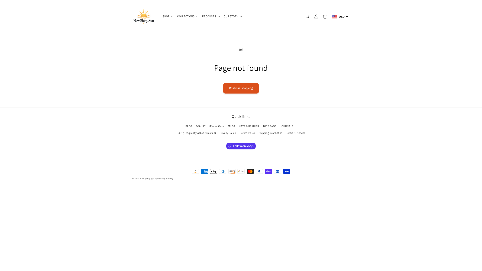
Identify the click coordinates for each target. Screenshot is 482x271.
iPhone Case (216, 126)
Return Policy (247, 133)
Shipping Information (270, 133)
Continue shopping (241, 88)
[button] (167, 16)
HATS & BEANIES (249, 126)
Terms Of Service (295, 133)
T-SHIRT (200, 126)
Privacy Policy (228, 133)
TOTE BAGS (270, 126)
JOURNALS (287, 126)
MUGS (231, 126)
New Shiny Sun (147, 178)
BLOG (188, 126)
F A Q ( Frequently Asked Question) (196, 133)
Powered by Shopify (164, 178)
